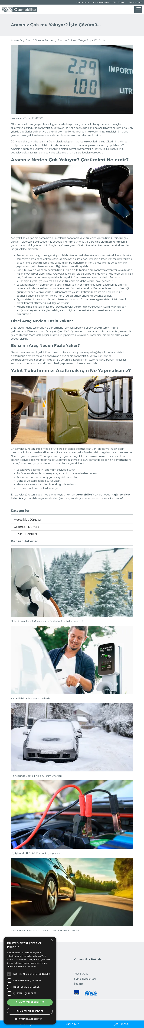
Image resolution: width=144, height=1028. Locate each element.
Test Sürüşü (119, 2)
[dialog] (30, 981)
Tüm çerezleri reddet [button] (30, 1011)
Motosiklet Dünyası (27, 519)
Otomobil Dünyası (27, 527)
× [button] (52, 940)
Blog (28, 40)
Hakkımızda (82, 2)
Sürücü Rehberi (44, 40)
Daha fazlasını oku (27, 966)
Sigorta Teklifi (135, 2)
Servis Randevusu (101, 2)
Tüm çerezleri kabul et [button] (30, 1002)
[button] (30, 1019)
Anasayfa (16, 40)
